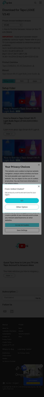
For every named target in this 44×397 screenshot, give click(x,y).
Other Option (22, 207)
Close (39, 186)
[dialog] (22, 198)
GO (22, 200)
